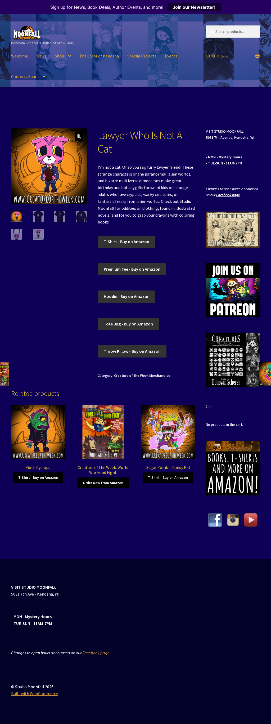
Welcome (19, 56)
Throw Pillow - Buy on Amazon (132, 351)
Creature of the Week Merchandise (142, 375)
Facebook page (228, 195)
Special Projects (141, 56)
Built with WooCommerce (34, 693)
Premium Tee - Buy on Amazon (132, 269)
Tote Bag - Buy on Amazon (128, 324)
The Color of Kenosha (99, 56)
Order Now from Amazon (103, 482)
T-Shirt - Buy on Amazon (126, 241)
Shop (59, 56)
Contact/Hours (24, 76)
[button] (79, 136)
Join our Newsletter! (194, 7)
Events (171, 56)
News (41, 56)
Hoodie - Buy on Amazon (127, 296)
